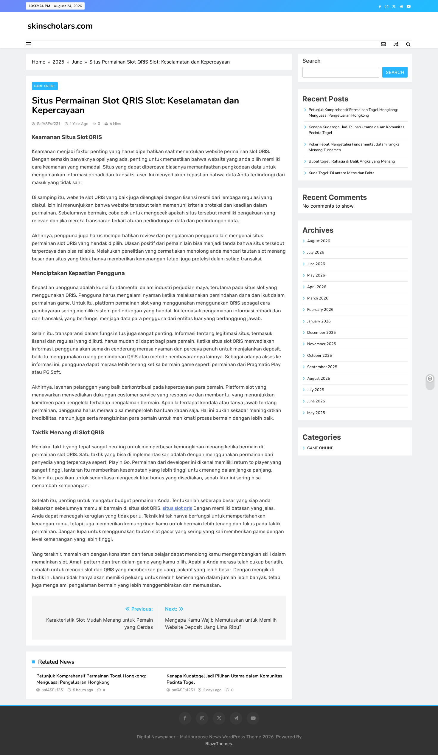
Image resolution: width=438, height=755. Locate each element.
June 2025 (316, 401)
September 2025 (322, 367)
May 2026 (316, 275)
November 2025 (321, 344)
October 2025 (319, 355)
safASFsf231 (48, 123)
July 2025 (315, 390)
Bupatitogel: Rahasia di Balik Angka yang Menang (352, 161)
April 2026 (316, 287)
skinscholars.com (60, 26)
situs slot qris (177, 508)
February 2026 (320, 309)
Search (311, 61)
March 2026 (317, 298)
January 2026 (319, 321)
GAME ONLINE (45, 86)
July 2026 (315, 252)
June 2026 (316, 264)
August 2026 (318, 241)
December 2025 (321, 332)
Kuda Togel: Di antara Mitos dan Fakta (342, 173)
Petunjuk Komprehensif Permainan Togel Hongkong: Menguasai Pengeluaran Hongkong (91, 679)
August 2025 (318, 378)
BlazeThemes (218, 743)
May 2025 (316, 413)
